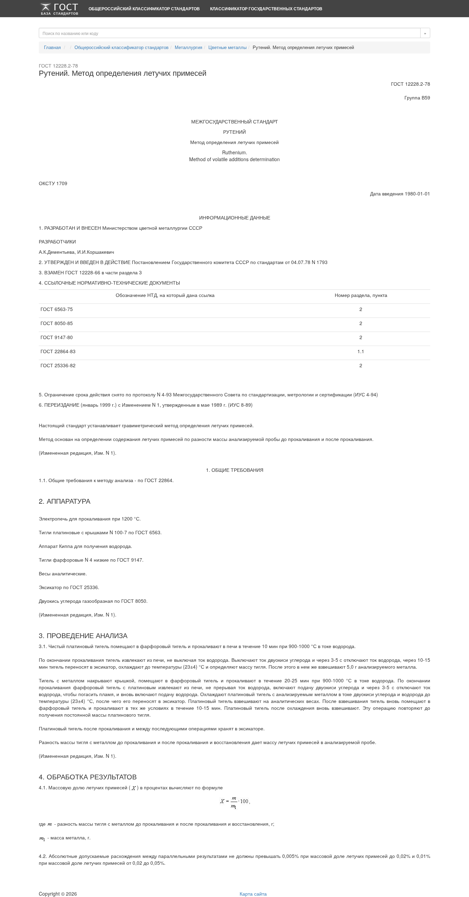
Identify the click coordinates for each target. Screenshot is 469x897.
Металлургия (188, 47)
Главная (52, 47)
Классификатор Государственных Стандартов (266, 8)
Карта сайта (253, 893)
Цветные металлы (227, 47)
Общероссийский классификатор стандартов (144, 8)
